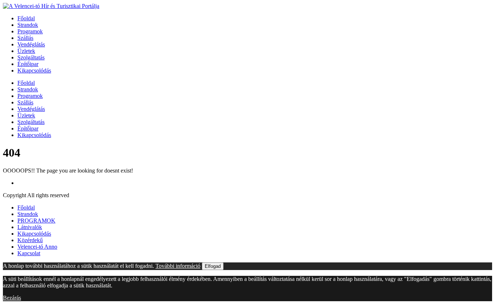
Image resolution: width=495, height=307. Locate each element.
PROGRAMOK (36, 220)
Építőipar (27, 64)
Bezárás (12, 298)
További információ (177, 266)
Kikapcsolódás (34, 70)
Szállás (25, 38)
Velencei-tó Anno (37, 247)
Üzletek (26, 51)
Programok (30, 31)
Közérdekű (30, 240)
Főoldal (26, 18)
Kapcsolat (28, 253)
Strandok (27, 25)
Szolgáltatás (31, 57)
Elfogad (213, 266)
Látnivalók (29, 227)
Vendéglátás (31, 44)
